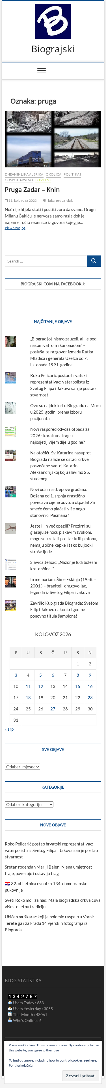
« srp (9, 729)
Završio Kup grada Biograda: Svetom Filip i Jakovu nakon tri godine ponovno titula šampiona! (64, 609)
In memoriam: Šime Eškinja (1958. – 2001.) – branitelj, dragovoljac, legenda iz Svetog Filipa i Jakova (63, 586)
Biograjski (53, 49)
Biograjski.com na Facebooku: (53, 283)
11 (28, 686)
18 (28, 697)
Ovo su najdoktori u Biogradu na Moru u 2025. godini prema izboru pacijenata (65, 412)
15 (77, 686)
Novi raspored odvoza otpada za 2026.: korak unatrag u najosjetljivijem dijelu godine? (60, 436)
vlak (69, 200)
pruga (60, 200)
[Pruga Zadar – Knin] (53, 139)
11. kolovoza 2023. (23, 200)
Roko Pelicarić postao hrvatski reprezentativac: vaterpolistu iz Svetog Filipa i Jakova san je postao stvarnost (51, 850)
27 (52, 708)
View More (16, 228)
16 (90, 686)
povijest (43, 180)
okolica (53, 174)
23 (90, 697)
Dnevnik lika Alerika (24, 174)
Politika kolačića (21, 1065)
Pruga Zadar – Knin (32, 189)
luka (51, 200)
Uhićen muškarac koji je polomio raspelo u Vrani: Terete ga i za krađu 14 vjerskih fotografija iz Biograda (49, 923)
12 (40, 686)
